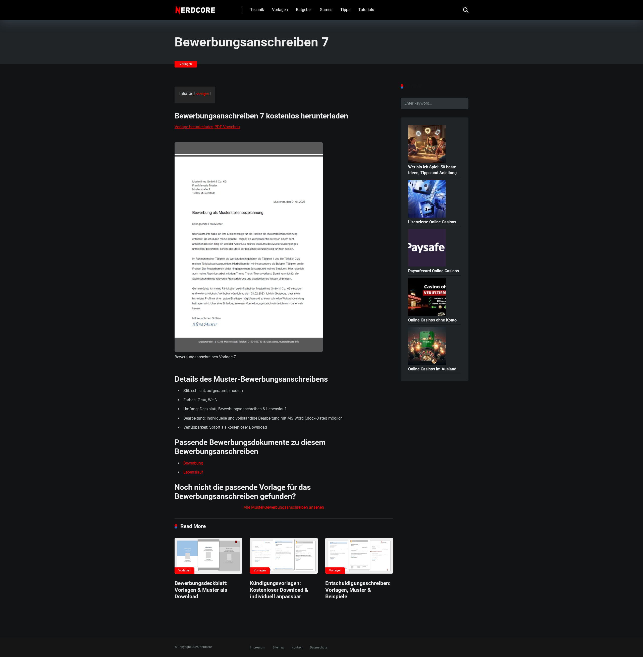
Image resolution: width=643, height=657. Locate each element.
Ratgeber (304, 9)
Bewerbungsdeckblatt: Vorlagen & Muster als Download (201, 590)
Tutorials (366, 9)
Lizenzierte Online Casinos (432, 222)
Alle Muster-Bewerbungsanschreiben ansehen (284, 507)
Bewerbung (193, 463)
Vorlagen (280, 9)
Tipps (345, 9)
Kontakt (297, 647)
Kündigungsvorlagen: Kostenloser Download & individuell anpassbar (279, 590)
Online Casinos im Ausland (432, 369)
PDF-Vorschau (227, 126)
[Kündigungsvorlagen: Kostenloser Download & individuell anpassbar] (284, 556)
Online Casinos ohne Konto (432, 320)
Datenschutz (318, 647)
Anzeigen (202, 94)
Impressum (257, 647)
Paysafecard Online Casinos (433, 271)
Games (326, 9)
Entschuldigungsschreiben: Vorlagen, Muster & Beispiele (358, 590)
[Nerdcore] (195, 8)
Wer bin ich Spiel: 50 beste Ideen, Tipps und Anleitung (432, 170)
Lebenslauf (193, 472)
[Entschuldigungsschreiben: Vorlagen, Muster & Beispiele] (359, 556)
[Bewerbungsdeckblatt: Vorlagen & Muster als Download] (208, 556)
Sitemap (278, 647)
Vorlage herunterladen (194, 126)
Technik (257, 9)
